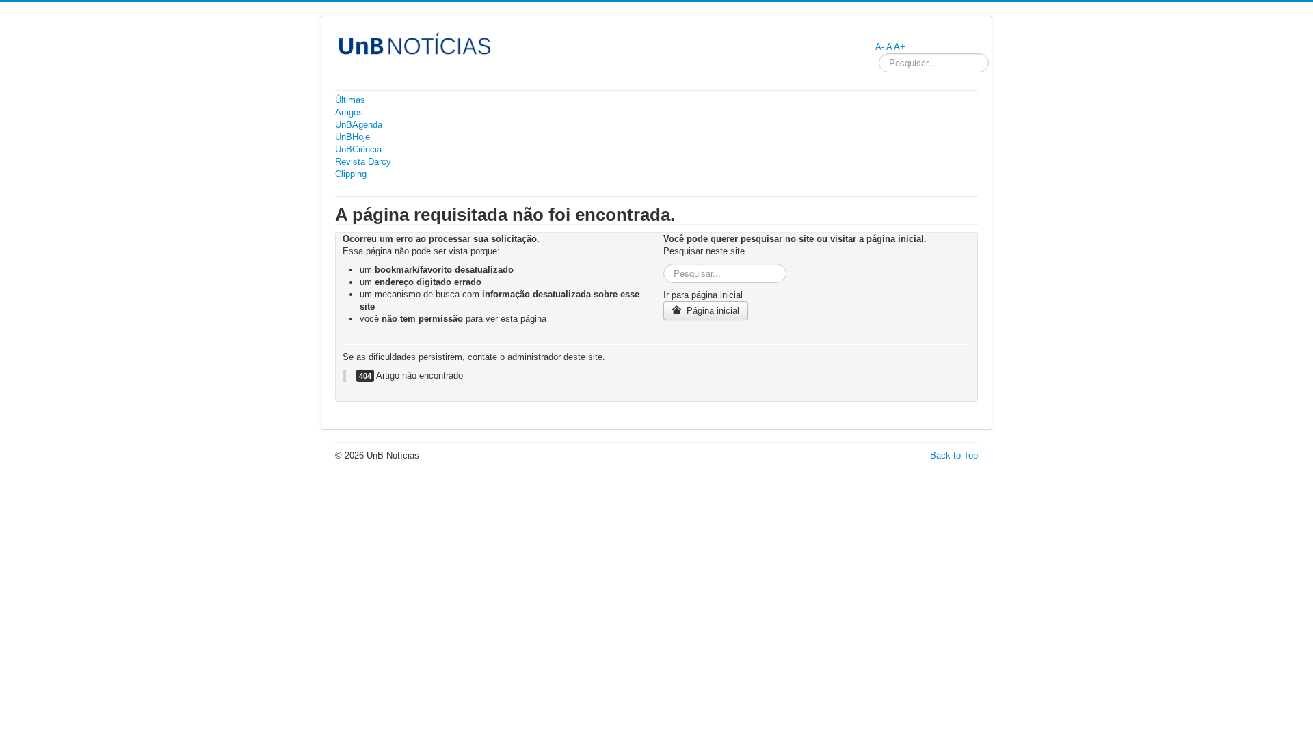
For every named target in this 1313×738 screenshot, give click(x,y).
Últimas (350, 100)
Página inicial (711, 310)
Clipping (351, 174)
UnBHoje (352, 137)
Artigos (349, 112)
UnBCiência (358, 149)
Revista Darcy (363, 161)
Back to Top (954, 455)
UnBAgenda (358, 125)
